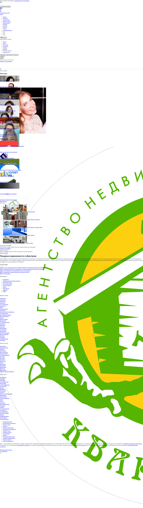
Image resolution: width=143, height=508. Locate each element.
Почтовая (2, 358)
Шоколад (5, 290)
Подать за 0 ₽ (6, 52)
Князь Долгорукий (7, 284)
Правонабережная (4, 416)
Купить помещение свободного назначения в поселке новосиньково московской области (21, 269)
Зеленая (2, 414)
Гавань (4, 287)
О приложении (3, 451)
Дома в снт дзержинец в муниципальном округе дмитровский (15, 270)
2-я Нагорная (3, 330)
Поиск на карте (6, 424)
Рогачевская (3, 391)
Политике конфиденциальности (78, 445)
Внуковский (3, 321)
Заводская (2, 325)
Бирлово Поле (3, 397)
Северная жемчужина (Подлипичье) (11, 281)
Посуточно (5, 44)
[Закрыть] (1, 2)
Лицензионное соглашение (23, 445)
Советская (2, 327)
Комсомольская (4, 352)
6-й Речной (2, 300)
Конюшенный (3, 328)
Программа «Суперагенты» (9, 429)
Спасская (2, 349)
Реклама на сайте (7, 432)
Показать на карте (4, 61)
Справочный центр (7, 421)
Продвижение (6, 433)
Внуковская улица (7, 282)
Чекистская (2, 306)
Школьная (2, 303)
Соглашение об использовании (21, 0)
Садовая (2, 407)
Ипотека (5, 24)
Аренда (5, 17)
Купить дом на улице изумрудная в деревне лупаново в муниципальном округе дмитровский (22, 267)
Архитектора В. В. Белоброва (7, 312)
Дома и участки (7, 21)
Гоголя (1, 401)
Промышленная (4, 309)
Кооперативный (4, 319)
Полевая (2, 388)
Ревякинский (3, 395)
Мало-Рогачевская (4, 316)
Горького (2, 392)
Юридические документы (9, 423)
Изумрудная (3, 386)
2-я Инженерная (4, 313)
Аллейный (2, 405)
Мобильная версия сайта (6, 450)
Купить (4, 41)
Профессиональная (4, 333)
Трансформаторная (4, 404)
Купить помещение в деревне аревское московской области (14, 272)
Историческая (3, 417)
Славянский (6, 279)
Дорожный (2, 310)
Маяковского (3, 298)
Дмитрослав (6, 288)
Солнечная (2, 402)
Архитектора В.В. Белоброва (7, 371)
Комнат (2, 56)
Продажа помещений (5, 273)
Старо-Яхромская (4, 382)
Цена (2, 58)
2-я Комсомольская (4, 322)
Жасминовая (3, 377)
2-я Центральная (4, 304)
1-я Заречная (3, 410)
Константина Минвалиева (6, 394)
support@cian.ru (102, 445)
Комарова (2, 379)
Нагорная (2, 336)
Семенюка (2, 380)
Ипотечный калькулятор (9, 436)
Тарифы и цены (6, 430)
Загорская (2, 356)
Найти (10, 61)
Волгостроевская (4, 334)
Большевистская (4, 347)
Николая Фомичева (4, 398)
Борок (1, 307)
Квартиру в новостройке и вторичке (9, 55)
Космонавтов (3, 370)
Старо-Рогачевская (4, 408)
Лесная (1, 318)
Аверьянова (3, 365)
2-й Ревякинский (4, 339)
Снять (4, 43)
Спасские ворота (7, 285)
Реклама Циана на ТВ (8, 427)
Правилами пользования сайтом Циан (132, 443)
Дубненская (3, 301)
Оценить (5, 47)
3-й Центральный (4, 419)
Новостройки (6, 20)
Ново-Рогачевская (4, 413)
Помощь (5, 435)
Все (4, 291)
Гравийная (2, 324)
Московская (3, 331)
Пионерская (3, 350)
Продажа (5, 18)
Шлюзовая (2, 340)
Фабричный (3, 389)
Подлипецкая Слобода (5, 315)
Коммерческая (6, 23)
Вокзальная (3, 364)
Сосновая (2, 337)
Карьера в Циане (7, 439)
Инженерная (3, 367)
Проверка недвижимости (9, 438)
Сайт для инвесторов (8, 441)
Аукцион (5, 426)
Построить (5, 46)
